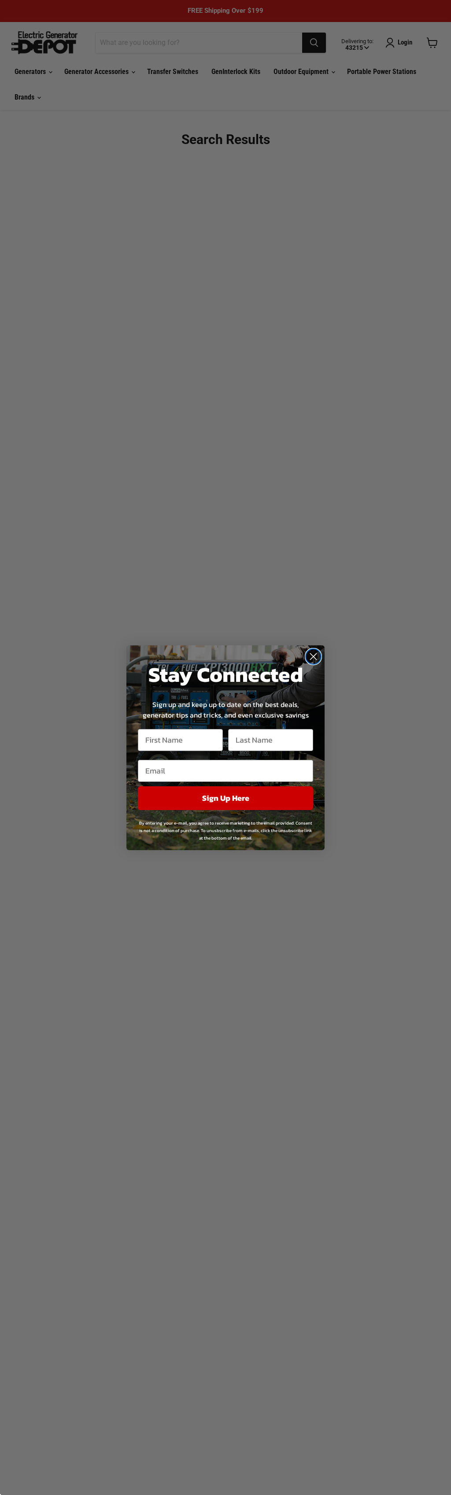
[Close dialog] (313, 656)
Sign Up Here (225, 798)
